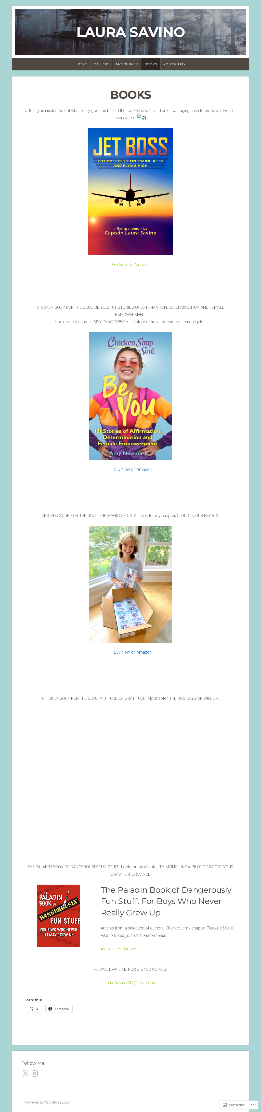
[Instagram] (35, 1073)
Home (81, 64)
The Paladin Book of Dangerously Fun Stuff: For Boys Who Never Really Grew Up (166, 901)
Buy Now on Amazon (130, 264)
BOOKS (151, 64)
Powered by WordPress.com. (48, 1102)
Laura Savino (130, 32)
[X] (25, 1073)
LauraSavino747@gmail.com (130, 982)
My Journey (127, 64)
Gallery (101, 64)
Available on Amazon (119, 949)
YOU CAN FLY (175, 64)
